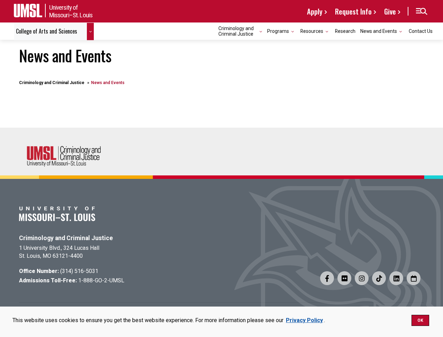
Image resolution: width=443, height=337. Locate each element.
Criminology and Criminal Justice (51, 82)
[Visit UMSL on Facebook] (327, 278)
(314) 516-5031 (79, 271)
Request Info (353, 11)
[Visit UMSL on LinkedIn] (396, 278)
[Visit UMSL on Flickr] (344, 278)
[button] (421, 11)
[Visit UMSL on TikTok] (379, 278)
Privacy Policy (304, 320)
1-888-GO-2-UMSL (101, 280)
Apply (315, 11)
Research (345, 31)
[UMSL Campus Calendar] (414, 278)
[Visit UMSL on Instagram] (362, 278)
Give (390, 11)
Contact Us (421, 31)
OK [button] (420, 320)
